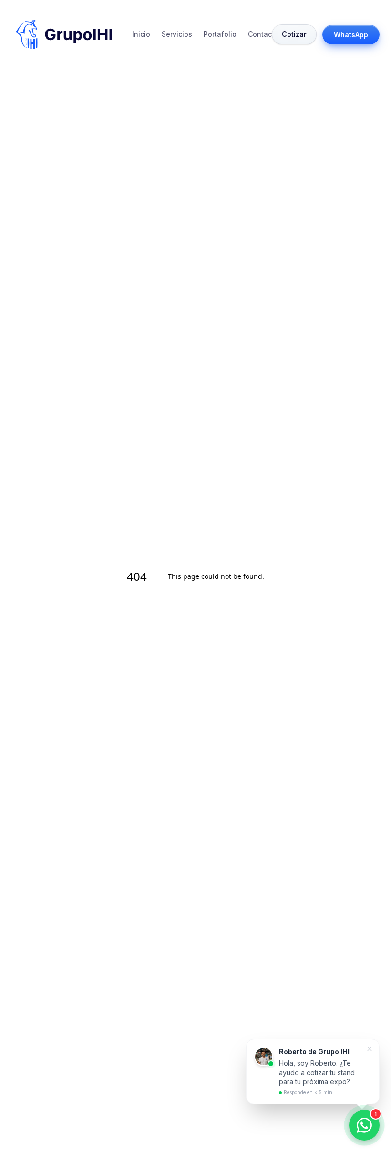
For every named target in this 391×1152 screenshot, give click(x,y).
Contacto (263, 34)
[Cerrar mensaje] (369, 1049)
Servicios (177, 34)
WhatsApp (351, 35)
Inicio (141, 34)
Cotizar (294, 34)
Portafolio (220, 34)
